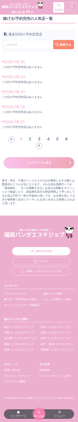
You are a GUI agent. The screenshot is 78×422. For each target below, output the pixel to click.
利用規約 (44, 370)
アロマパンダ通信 (15, 381)
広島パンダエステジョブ (55, 333)
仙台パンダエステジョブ (55, 327)
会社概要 (44, 364)
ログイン (71, 9)
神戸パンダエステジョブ (55, 338)
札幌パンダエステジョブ (19, 350)
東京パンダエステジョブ (19, 327)
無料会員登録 (44, 251)
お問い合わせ (12, 370)
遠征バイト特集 (52, 294)
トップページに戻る (39, 163)
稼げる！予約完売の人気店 (20, 299)
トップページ (18, 416)
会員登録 (58, 9)
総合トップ (10, 364)
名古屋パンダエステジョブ (20, 338)
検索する (65, 44)
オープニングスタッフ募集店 (21, 305)
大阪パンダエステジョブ (19, 333)
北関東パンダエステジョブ (57, 350)
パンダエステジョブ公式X (55, 376)
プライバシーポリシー (17, 376)
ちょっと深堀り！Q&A (57, 299)
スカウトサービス (15, 294)
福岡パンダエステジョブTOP (44, 271)
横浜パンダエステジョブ (19, 344)
